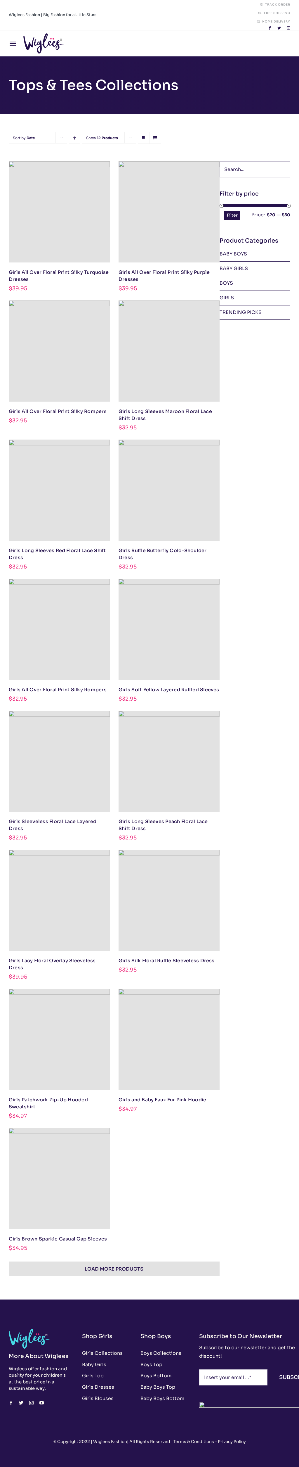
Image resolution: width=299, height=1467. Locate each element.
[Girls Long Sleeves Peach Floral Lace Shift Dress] (169, 761)
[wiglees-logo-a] (29, 1331)
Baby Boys (233, 254)
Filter (232, 215)
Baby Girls (234, 268)
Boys (226, 283)
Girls (227, 298)
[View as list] (155, 138)
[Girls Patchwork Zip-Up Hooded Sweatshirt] (59, 1039)
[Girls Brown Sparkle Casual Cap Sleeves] (59, 1178)
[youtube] (41, 1403)
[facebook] (270, 28)
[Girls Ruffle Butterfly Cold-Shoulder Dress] (169, 490)
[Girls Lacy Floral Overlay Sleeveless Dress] (59, 900)
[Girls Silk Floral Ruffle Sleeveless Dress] (169, 900)
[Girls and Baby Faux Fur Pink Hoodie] (169, 1039)
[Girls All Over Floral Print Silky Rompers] (59, 351)
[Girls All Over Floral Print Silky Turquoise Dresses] (59, 211)
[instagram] (288, 28)
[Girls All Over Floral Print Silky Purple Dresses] (169, 211)
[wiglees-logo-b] (43, 35)
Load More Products (114, 1269)
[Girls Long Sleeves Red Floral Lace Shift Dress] (59, 490)
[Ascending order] (74, 138)
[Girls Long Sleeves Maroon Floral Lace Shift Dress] (169, 351)
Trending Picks (241, 312)
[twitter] (279, 28)
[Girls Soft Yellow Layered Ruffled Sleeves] (169, 629)
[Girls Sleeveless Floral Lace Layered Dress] (59, 761)
